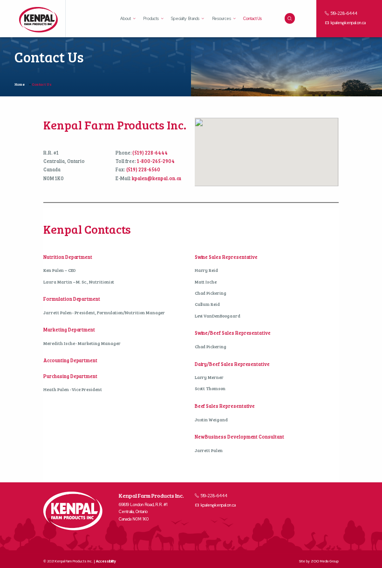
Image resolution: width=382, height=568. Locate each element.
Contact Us (252, 18)
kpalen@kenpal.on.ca (348, 23)
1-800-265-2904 (155, 161)
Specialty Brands (185, 18)
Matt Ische (206, 282)
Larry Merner (209, 377)
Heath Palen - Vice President (72, 389)
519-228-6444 (343, 13)
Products (151, 18)
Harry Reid (206, 270)
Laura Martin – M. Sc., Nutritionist (78, 282)
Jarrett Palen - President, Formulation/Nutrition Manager (104, 313)
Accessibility (106, 561)
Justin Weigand (211, 420)
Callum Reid (207, 304)
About (125, 19)
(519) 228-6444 (149, 152)
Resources (222, 18)
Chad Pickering (210, 293)
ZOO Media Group (325, 561)
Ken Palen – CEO (59, 270)
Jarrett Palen (209, 450)
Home (19, 84)
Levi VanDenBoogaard (217, 316)
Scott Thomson (210, 388)
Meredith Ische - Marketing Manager (81, 343)
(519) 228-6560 (143, 169)
